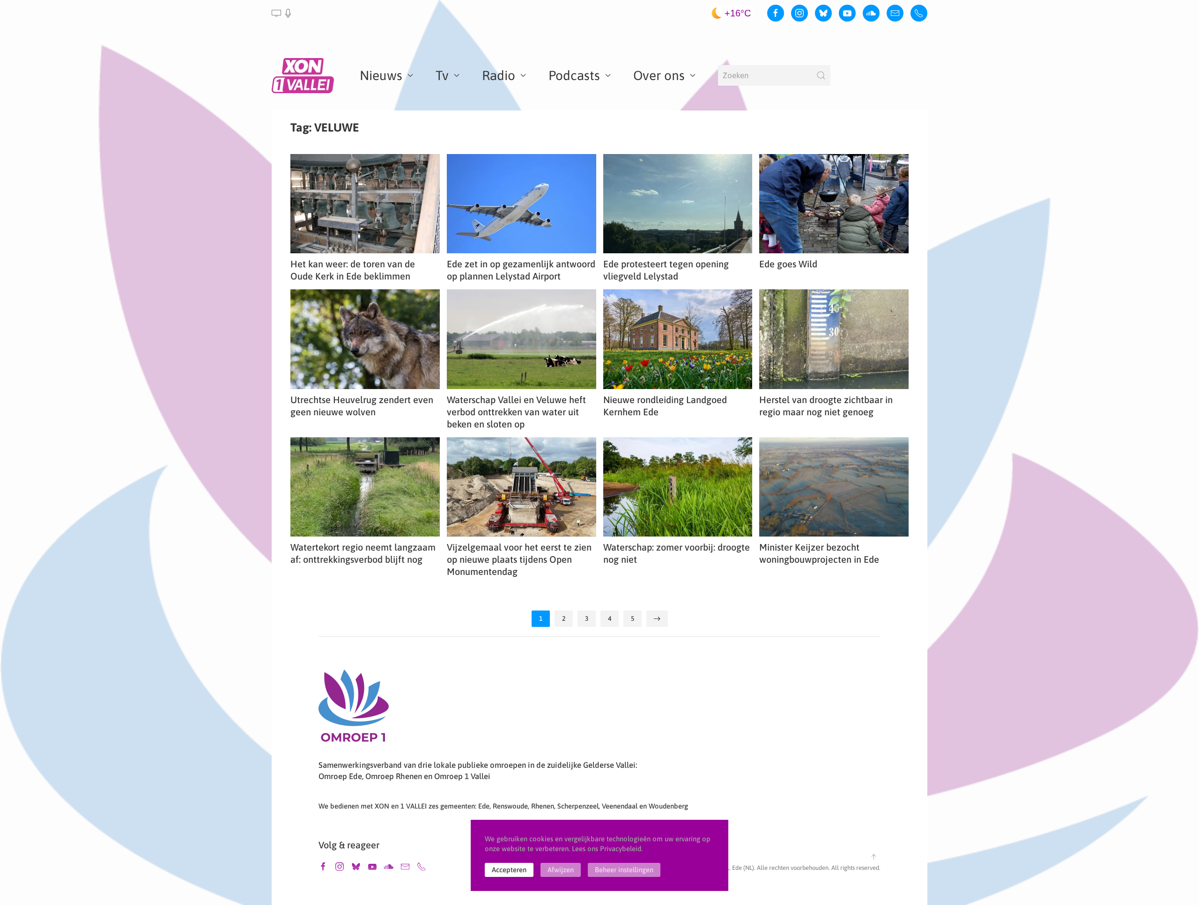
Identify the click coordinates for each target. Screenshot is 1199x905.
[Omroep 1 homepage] (353, 709)
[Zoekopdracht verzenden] (821, 75)
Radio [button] (498, 75)
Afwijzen (561, 870)
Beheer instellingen (624, 870)
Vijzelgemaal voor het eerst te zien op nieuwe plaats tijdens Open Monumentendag (519, 559)
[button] (282, 13)
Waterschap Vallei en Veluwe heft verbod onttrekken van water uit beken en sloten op (516, 411)
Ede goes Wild (788, 263)
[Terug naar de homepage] (304, 75)
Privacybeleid (620, 849)
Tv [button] (442, 75)
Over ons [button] (659, 75)
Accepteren (509, 870)
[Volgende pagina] (657, 619)
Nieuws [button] (381, 75)
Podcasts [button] (574, 75)
